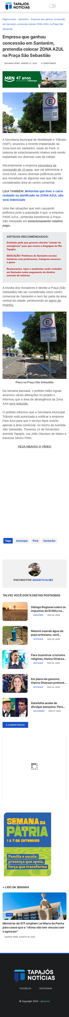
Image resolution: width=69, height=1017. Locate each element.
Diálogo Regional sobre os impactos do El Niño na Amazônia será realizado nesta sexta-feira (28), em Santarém (48, 609)
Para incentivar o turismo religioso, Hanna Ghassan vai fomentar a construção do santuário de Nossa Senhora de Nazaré (48, 657)
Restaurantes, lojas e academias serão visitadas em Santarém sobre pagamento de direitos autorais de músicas (34, 272)
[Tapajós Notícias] (18, 9)
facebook (25, 988)
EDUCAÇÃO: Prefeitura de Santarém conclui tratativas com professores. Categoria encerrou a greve (34, 259)
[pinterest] (25, 551)
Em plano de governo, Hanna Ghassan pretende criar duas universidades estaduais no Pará (48, 681)
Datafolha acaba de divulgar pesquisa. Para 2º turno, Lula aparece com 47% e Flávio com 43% (47, 705)
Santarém (23, 19)
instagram (45, 988)
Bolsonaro (39, 711)
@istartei (45, 1001)
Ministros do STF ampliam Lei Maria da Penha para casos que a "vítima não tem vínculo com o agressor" (33, 927)
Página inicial (9, 19)
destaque (22, 540)
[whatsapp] (19, 551)
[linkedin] (32, 551)
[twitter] (12, 551)
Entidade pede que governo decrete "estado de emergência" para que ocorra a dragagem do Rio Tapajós (34, 245)
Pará (35, 540)
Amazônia (38, 615)
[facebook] (5, 551)
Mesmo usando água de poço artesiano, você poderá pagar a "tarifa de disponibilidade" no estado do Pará (47, 633)
